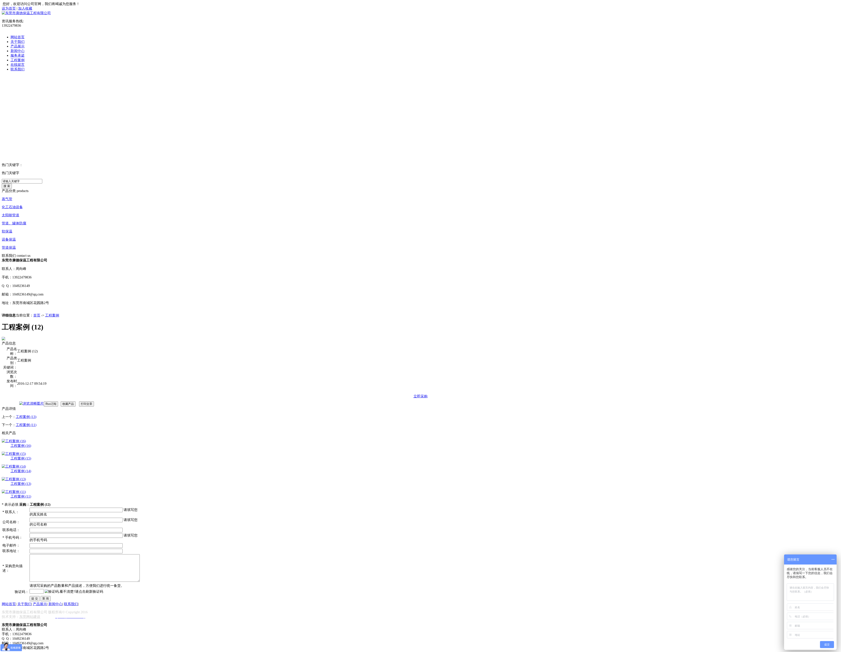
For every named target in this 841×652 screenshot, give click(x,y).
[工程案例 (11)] (14, 492)
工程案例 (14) (21, 471)
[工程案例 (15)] (14, 454)
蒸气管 (7, 199)
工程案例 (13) (26, 417)
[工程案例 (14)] (14, 466)
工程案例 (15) (21, 458)
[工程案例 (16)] (14, 441)
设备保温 (9, 239)
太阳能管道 (10, 215)
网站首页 (18, 37)
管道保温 (9, 247)
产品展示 (18, 46)
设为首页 (9, 8)
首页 (36, 315)
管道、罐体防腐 (14, 223)
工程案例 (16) (21, 445)
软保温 (7, 231)
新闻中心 (18, 51)
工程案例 (18, 60)
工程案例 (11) (26, 425)
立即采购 (420, 396)
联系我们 (18, 69)
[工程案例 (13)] (14, 479)
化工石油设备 (12, 207)
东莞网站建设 (29, 617)
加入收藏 (25, 8)
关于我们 (18, 42)
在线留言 (18, 64)
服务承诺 (18, 55)
